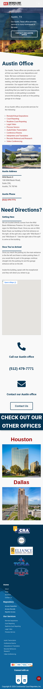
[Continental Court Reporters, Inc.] (13, 4)
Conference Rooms (14, 133)
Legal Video (11, 124)
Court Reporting (13, 119)
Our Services (9, 616)
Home (6, 585)
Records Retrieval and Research (19, 138)
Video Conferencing (14, 141)
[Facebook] (18, 680)
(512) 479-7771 (9, 200)
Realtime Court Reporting (17, 122)
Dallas (21, 482)
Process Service (13, 127)
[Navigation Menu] (38, 4)
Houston (21, 439)
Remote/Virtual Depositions (17, 116)
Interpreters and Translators (17, 136)
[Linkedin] (24, 680)
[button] (24, 34)
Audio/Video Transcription (17, 130)
